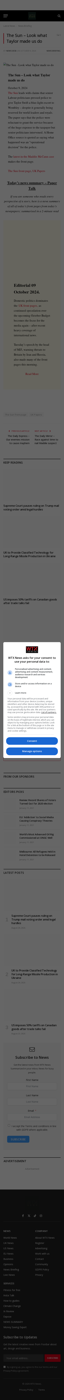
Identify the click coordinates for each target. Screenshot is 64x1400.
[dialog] (32, 700)
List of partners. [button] (48, 712)
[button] (32, 693)
